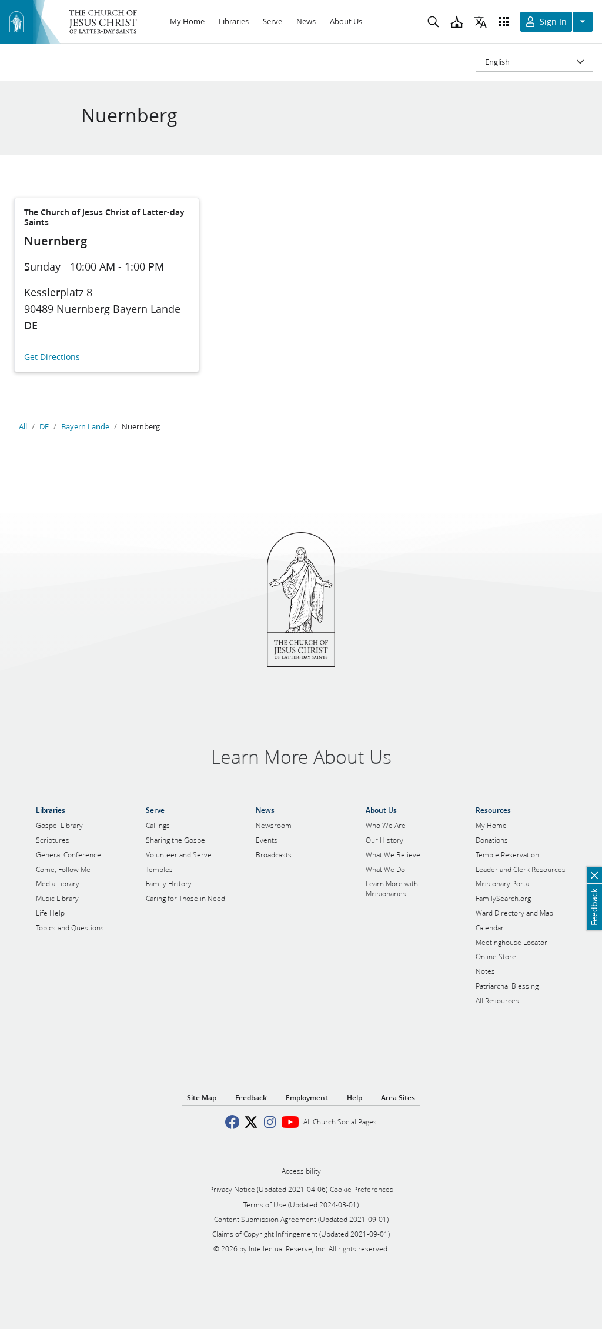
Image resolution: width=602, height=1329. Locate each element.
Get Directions (52, 357)
